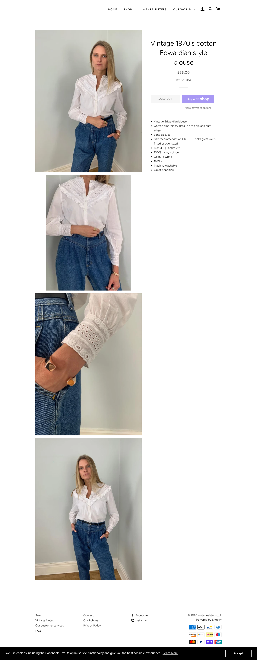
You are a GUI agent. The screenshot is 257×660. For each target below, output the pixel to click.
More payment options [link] (198, 107)
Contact (88, 615)
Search (39, 615)
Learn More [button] (170, 653)
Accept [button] (238, 653)
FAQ (38, 630)
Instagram (141, 620)
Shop (128, 9)
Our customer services (49, 625)
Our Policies (90, 620)
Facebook (141, 615)
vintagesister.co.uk (210, 615)
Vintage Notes (44, 620)
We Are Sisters (155, 9)
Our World (182, 9)
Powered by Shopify (209, 619)
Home (112, 9)
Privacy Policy (92, 625)
